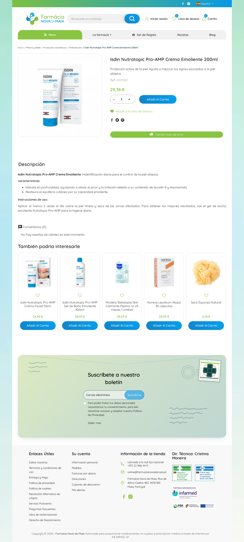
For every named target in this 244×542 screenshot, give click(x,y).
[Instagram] (188, 3)
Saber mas (94, 423)
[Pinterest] (122, 120)
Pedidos (76, 468)
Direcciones (79, 479)
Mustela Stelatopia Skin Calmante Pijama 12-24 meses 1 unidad (122, 306)
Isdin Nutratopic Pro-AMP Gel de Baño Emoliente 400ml (80, 306)
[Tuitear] (117, 120)
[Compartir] (112, 120)
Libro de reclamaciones (43, 514)
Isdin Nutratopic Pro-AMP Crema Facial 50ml (37, 304)
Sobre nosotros (38, 462)
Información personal (85, 462)
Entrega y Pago (38, 477)
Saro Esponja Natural (206, 302)
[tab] (31, 164)
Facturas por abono (84, 473)
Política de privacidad (42, 483)
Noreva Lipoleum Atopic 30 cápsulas (164, 304)
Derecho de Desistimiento (45, 520)
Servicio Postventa (40, 503)
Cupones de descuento (86, 484)
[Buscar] (132, 18)
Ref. (113, 80)
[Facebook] (183, 3)
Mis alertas (78, 490)
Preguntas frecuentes (42, 509)
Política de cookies (40, 488)
